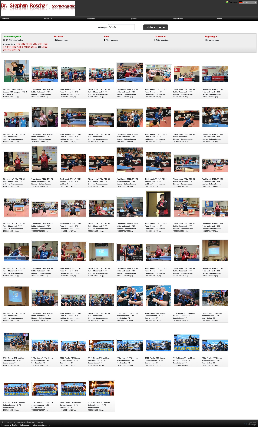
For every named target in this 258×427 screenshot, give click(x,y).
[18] (21, 47)
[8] (34, 44)
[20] (28, 47)
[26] (4, 50)
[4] (24, 44)
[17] (18, 47)
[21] (32, 47)
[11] (42, 44)
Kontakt (15, 425)
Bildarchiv (91, 19)
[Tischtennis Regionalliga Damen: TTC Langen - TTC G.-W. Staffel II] (16, 71)
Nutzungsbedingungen (41, 425)
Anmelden (233, 2)
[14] (8, 47)
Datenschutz (25, 425)
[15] (11, 47)
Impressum (6, 425)
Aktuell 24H (48, 19)
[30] (18, 50)
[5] (27, 44)
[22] (35, 47)
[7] (31, 44)
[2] (19, 44)
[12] (45, 44)
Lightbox (133, 19)
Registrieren (178, 19)
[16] (14, 47)
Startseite (5, 19)
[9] (36, 44)
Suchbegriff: (103, 28)
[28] (11, 50)
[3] (22, 44)
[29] (14, 50)
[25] (45, 47)
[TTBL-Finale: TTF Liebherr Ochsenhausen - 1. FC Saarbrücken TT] (130, 296)
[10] (39, 44)
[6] (29, 44)
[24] (42, 47)
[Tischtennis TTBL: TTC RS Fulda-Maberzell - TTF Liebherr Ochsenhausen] (45, 74)
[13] (4, 47)
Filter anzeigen (61, 40)
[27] (8, 50)
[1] (17, 44)
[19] (25, 47)
